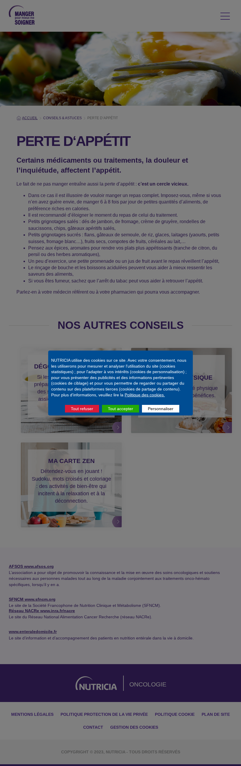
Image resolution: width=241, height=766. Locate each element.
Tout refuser (82, 408)
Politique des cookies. (145, 395)
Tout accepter (120, 408)
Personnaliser (160, 408)
